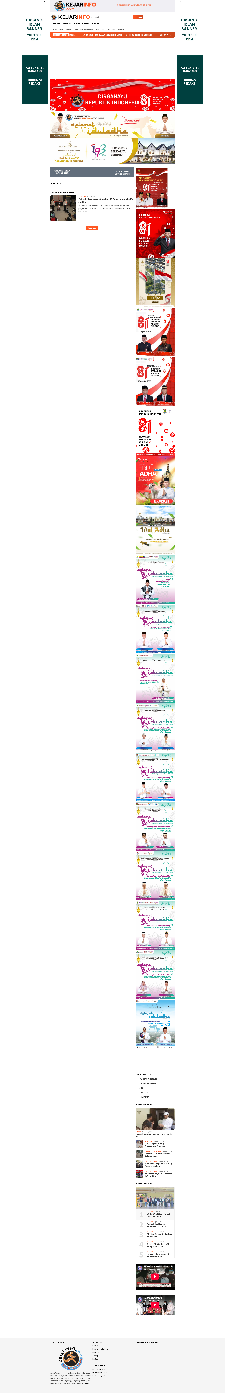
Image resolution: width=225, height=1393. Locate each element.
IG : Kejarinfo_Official (99, 1369)
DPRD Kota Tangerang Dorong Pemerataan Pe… (158, 1165)
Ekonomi (150, 1212)
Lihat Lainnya (92, 228)
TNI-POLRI (82, 196)
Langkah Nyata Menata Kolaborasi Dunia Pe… (154, 1135)
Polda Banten (145, 1097)
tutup (45, 1)
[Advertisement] (112, 59)
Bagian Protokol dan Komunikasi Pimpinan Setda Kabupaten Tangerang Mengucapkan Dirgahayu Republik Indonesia (144, 35)
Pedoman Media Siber (100, 1349)
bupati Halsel (145, 1092)
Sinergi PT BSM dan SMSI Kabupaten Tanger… (158, 1245)
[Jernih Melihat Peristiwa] (70, 17)
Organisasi (149, 1141)
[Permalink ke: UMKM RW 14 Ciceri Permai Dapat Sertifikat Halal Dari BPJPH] (155, 1198)
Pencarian (138, 17)
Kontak (95, 1359)
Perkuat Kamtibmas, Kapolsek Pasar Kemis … (157, 1225)
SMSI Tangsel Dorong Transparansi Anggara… (155, 1145)
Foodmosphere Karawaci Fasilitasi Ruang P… (158, 1255)
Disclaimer (96, 1352)
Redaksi (87, 1383)
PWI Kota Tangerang (148, 1079)
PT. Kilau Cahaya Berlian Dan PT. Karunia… (159, 1235)
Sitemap (95, 1355)
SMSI (141, 1088)
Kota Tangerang (151, 1161)
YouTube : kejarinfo (99, 1376)
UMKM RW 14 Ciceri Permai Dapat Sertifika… (158, 1215)
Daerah (138, 1132)
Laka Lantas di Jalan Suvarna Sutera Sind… (157, 1155)
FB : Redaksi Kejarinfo (99, 1372)
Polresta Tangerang (148, 1083)
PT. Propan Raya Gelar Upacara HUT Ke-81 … (158, 1175)
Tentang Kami (97, 1342)
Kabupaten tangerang (153, 1151)
